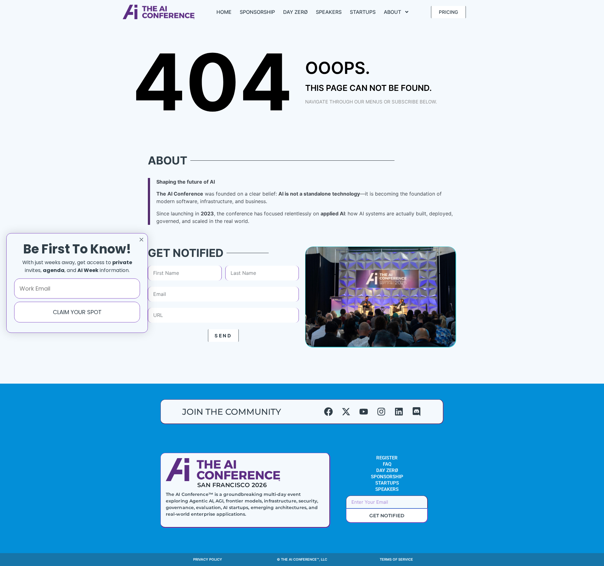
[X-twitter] (346, 411)
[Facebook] (328, 411)
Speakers (329, 12)
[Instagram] (381, 411)
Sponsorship (257, 12)
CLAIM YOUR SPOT (77, 312)
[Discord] (416, 411)
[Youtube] (363, 411)
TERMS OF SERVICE (396, 559)
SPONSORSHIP (387, 477)
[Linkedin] (399, 411)
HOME (224, 12)
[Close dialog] (141, 240)
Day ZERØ (295, 12)
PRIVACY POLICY (207, 559)
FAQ (387, 464)
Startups (363, 12)
